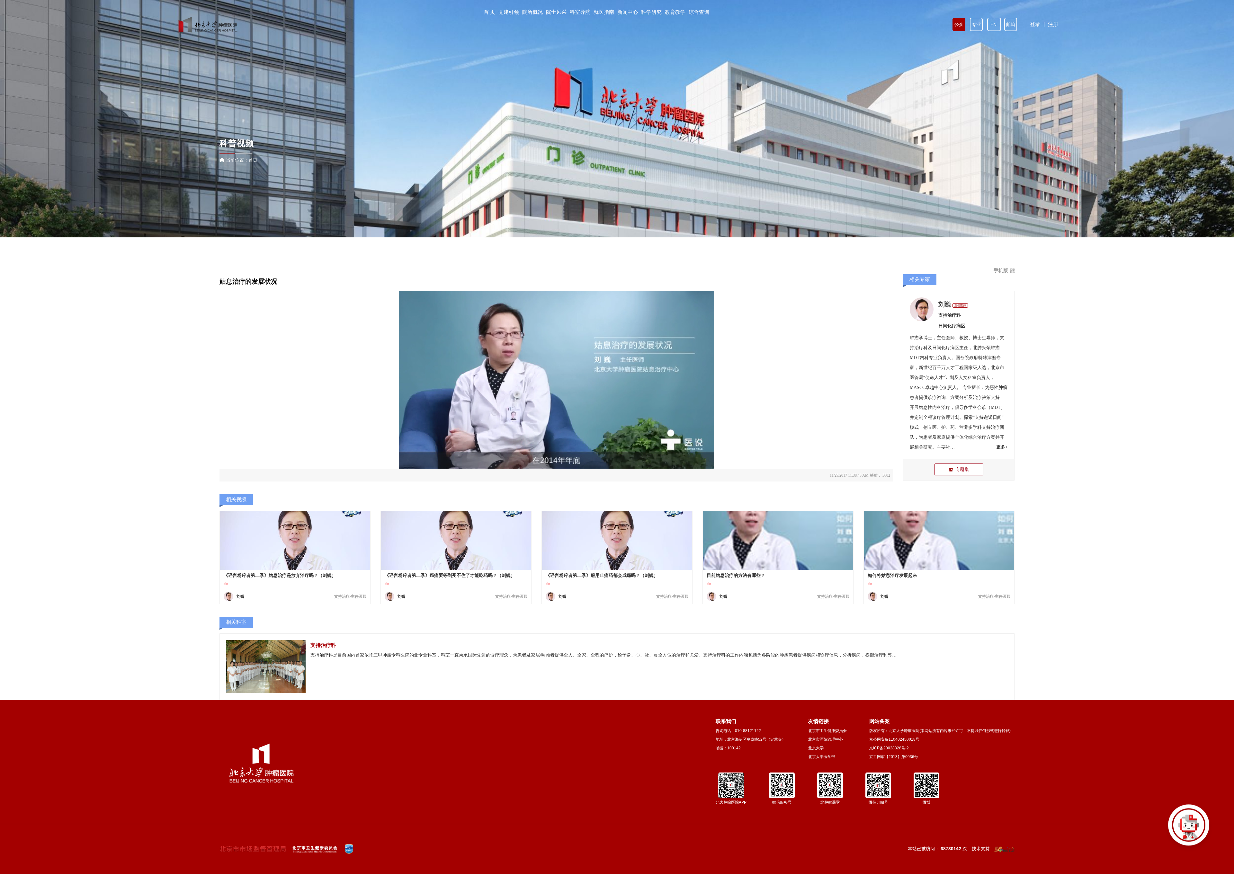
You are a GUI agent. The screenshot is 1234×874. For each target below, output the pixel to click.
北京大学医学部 (821, 757)
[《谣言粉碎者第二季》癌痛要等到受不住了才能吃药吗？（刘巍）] (456, 540)
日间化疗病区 (951, 325)
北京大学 (816, 748)
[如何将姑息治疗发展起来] (939, 540)
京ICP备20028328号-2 (889, 748)
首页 (252, 160)
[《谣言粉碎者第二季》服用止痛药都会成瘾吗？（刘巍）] (617, 540)
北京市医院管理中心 (825, 739)
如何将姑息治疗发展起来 (892, 575)
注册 (1053, 24)
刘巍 (944, 304)
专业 (976, 24)
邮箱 (1010, 24)
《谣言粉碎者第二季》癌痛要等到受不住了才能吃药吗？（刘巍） (450, 575)
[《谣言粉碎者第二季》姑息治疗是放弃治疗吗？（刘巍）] (295, 540)
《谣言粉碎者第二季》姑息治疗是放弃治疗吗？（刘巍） (280, 575)
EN (994, 24)
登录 (1035, 24)
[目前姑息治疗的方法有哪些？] (778, 540)
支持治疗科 (949, 315)
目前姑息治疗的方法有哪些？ (736, 575)
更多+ (1002, 447)
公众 (958, 24)
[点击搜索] (1188, 828)
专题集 (962, 469)
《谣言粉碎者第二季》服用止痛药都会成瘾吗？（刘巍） (602, 575)
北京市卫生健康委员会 (827, 730)
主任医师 (960, 305)
